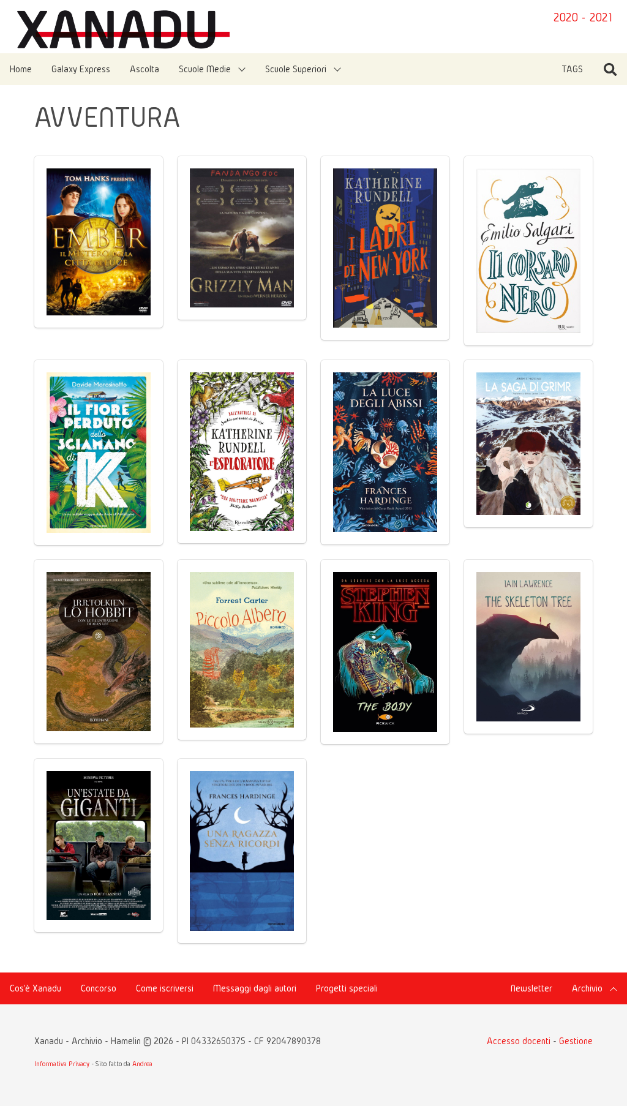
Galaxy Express (80, 69)
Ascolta (144, 69)
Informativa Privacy (61, 1063)
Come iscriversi (164, 988)
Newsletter (531, 988)
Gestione (576, 1041)
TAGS (572, 69)
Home (21, 69)
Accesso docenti (518, 1041)
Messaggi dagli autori (254, 988)
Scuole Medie (205, 69)
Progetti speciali (347, 988)
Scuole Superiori (295, 69)
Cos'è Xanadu (35, 988)
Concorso (98, 988)
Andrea (142, 1063)
